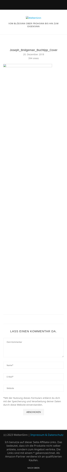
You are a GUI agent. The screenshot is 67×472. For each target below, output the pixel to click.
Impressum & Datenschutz (46, 435)
